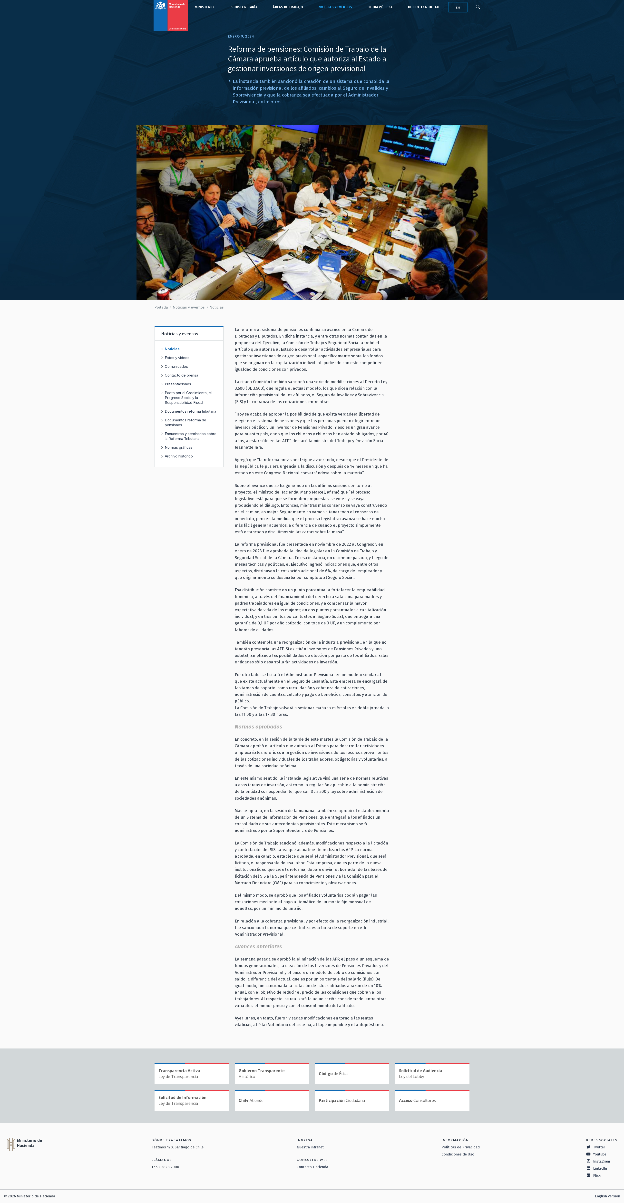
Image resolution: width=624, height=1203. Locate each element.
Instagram (601, 1161)
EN (458, 7)
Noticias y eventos (335, 7)
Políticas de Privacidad (460, 1147)
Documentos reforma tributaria (190, 411)
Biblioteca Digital (424, 7)
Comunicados (176, 366)
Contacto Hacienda (312, 1167)
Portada (161, 307)
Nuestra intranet (310, 1147)
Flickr (597, 1175)
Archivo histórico (179, 456)
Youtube (599, 1154)
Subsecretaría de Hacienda (243, 7)
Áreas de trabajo (288, 7)
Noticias (217, 307)
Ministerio (204, 7)
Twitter (599, 1147)
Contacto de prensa (181, 375)
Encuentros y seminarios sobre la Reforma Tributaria (190, 436)
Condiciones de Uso (457, 1154)
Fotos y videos (177, 357)
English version (607, 1196)
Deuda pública (380, 7)
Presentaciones (178, 384)
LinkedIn (600, 1168)
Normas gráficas (179, 447)
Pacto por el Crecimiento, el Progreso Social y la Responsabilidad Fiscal (188, 397)
